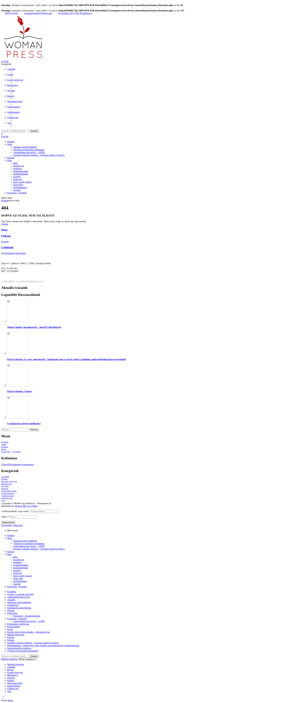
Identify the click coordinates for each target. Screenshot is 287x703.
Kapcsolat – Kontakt (11, 452)
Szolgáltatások (20, 581)
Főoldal (4, 200)
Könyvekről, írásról (22, 576)
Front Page (12, 613)
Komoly (17, 570)
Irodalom (17, 562)
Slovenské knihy (9, 491)
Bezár (10, 700)
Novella (5, 486)
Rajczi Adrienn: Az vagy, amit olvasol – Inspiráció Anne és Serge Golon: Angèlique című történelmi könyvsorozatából (66, 359)
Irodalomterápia (20, 567)
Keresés (34, 131)
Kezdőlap (11, 591)
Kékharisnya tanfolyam (18, 624)
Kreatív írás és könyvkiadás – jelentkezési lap (28, 632)
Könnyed (17, 573)
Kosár (10, 629)
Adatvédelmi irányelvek (18, 597)
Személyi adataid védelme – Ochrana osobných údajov (39, 549)
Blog (3, 449)
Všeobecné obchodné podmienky (29, 543)
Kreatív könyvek (9, 482)
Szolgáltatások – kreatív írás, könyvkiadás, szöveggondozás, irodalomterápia (43, 645)
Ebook (4, 479)
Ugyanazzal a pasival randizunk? (24, 423)
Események (18, 559)
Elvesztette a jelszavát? (12, 525)
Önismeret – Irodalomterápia (26, 616)
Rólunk (4, 447)
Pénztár (10, 637)
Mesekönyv (6, 484)
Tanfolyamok (7, 496)
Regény (5, 489)
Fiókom (6, 235)
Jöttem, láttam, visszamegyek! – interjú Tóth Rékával (34, 327)
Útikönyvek (6, 498)
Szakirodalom (7, 493)
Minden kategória (15, 664)
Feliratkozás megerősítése (19, 608)
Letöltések (7, 247)
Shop (4, 229)
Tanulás (16, 584)
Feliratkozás (13, 605)
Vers (3, 501)
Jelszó (5, 517)
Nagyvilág (18, 578)
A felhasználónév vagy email (15, 511)
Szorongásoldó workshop (19, 648)
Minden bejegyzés (15, 634)
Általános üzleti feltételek (25, 541)
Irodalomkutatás (20, 565)
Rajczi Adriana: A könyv (19, 391)
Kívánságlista (13, 626)
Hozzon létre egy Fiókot (26, 506)
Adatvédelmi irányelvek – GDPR (29, 546)
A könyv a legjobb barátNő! (20, 594)
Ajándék (5, 477)
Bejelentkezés (8, 522)
